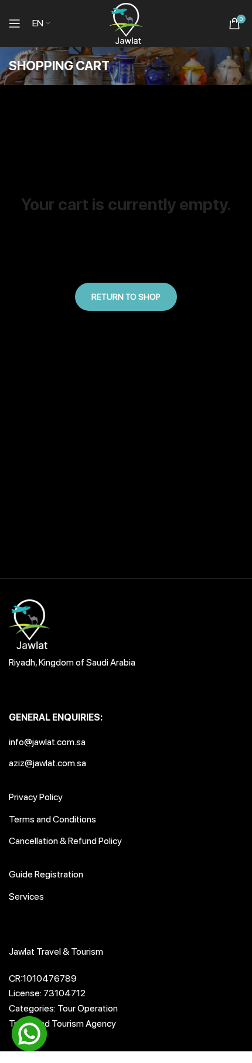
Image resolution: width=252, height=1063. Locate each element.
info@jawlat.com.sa (47, 741)
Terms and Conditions (52, 819)
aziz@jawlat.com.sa (47, 763)
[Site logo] (126, 22)
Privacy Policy (36, 797)
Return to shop (126, 296)
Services (26, 896)
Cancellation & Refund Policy (65, 840)
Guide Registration (46, 874)
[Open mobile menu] (14, 23)
